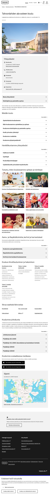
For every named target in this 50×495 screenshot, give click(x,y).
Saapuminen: (9, 87)
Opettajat (6, 157)
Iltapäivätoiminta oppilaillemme (13, 253)
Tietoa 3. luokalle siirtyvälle (39, 267)
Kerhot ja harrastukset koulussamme (14, 257)
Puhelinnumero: (9, 69)
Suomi (26, 2)
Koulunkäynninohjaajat (10, 161)
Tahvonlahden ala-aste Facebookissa (15, 362)
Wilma (20, 313)
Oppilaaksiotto (38, 313)
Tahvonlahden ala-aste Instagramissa (15, 367)
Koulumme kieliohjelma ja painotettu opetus (16, 128)
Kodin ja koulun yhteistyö (11, 132)
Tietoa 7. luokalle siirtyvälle (6, 285)
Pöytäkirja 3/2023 (8, 347)
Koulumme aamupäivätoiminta (12, 249)
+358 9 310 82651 (11, 72)
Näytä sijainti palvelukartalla (12, 66)
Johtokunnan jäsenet (9, 335)
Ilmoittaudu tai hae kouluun (7, 267)
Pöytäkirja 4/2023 (8, 351)
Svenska (31, 2)
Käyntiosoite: (9, 62)
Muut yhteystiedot (8, 97)
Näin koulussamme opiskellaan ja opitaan (16, 124)
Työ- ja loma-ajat (22, 308)
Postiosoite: (8, 81)
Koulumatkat (38, 308)
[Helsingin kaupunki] (4, 463)
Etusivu (3, 6)
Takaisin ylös (42, 471)
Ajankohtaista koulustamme (12, 120)
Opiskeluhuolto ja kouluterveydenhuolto (15, 165)
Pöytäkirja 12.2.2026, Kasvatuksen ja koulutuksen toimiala (21, 343)
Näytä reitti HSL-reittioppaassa (14, 89)
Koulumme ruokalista (9, 136)
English (35, 2)
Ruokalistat (5, 308)
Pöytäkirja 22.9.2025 (9, 339)
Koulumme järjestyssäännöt (12, 140)
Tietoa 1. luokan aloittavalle (22, 267)
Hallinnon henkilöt (8, 153)
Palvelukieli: (8, 75)
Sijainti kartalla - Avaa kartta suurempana (13, 404)
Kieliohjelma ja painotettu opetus (13, 101)
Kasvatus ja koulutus (10, 6)
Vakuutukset (5, 313)
